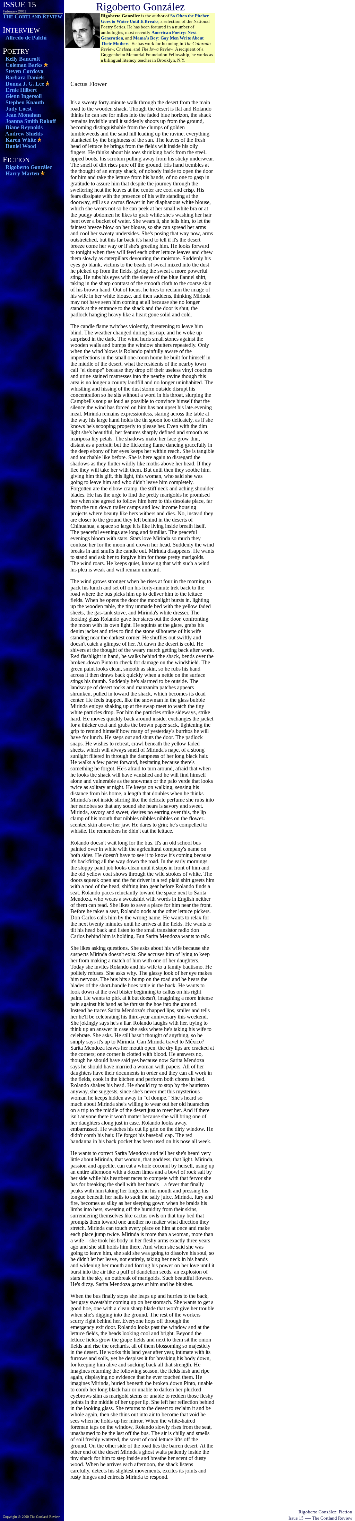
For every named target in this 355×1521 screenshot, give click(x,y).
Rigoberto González (29, 167)
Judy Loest (19, 109)
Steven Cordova (24, 71)
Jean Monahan (23, 115)
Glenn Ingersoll (24, 96)
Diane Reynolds (24, 127)
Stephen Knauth (25, 102)
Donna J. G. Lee (25, 84)
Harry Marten (22, 173)
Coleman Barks (24, 65)
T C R (32, 16)
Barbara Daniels (25, 77)
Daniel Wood (21, 146)
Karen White (21, 140)
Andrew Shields (24, 134)
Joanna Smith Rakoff (31, 121)
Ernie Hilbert (21, 90)
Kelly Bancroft (23, 59)
